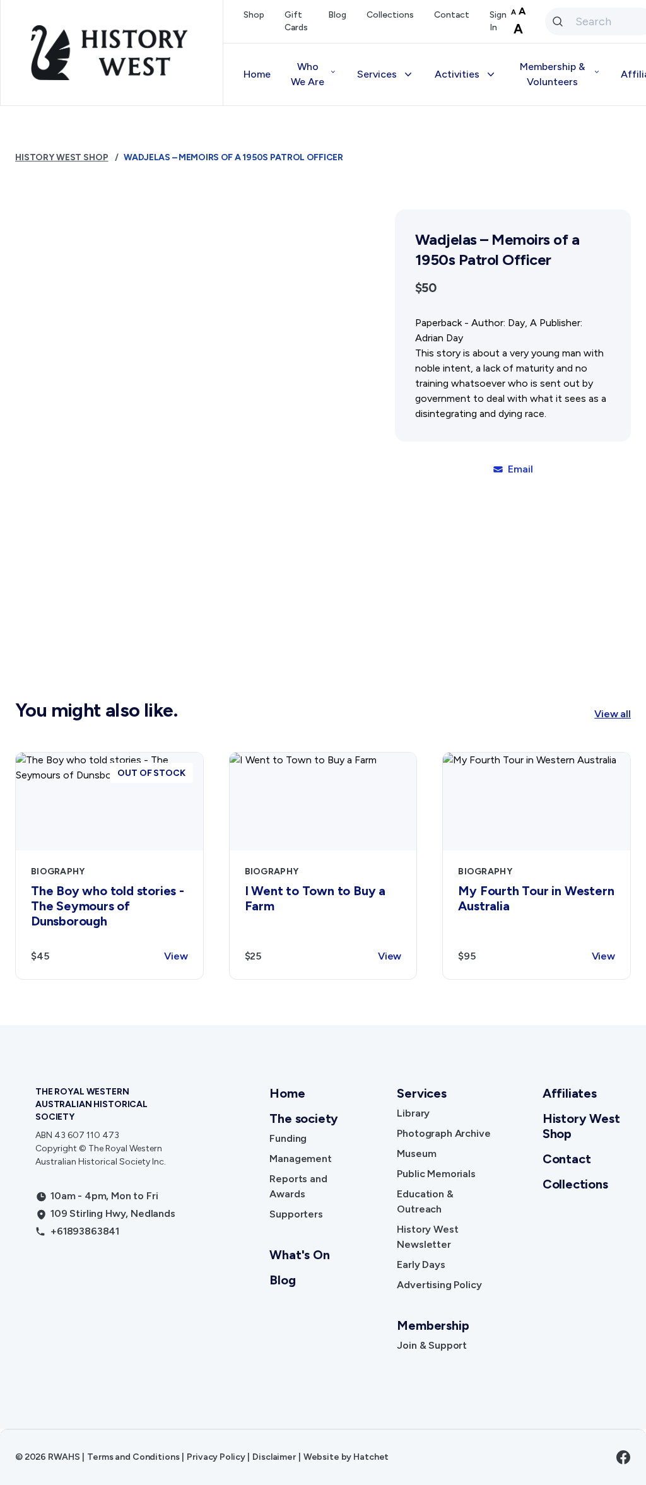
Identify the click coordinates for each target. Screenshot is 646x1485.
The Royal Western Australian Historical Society (91, 1104)
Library (413, 1113)
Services (421, 1093)
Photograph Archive (443, 1133)
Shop (254, 14)
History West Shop (62, 157)
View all (612, 714)
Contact (451, 14)
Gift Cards (296, 21)
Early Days (421, 1265)
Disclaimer (274, 1457)
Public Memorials (436, 1174)
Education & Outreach (425, 1201)
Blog (337, 14)
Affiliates (570, 1093)
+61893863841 (84, 1231)
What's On (299, 1254)
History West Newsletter (427, 1236)
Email (520, 469)
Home (257, 74)
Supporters (295, 1214)
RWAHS (63, 1457)
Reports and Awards (298, 1186)
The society (303, 1118)
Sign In (498, 21)
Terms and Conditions (133, 1457)
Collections (390, 14)
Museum (416, 1153)
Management (300, 1159)
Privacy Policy (216, 1457)
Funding (288, 1138)
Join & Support (432, 1345)
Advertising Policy (439, 1285)
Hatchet (371, 1457)
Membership (433, 1325)
